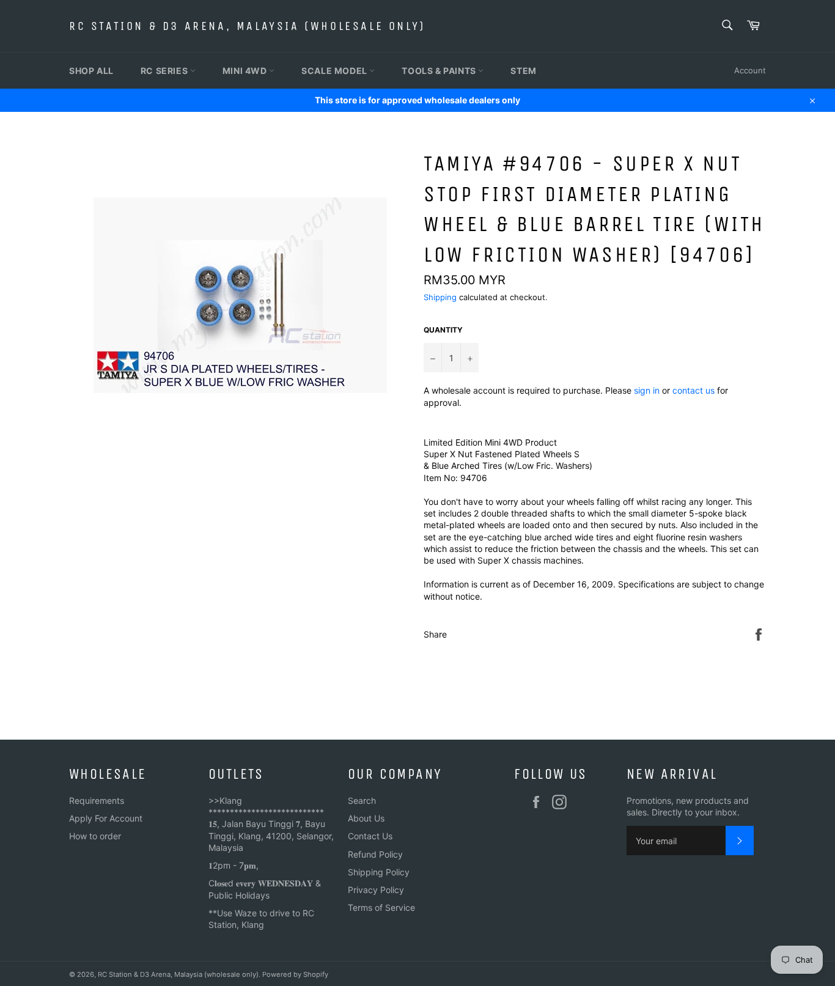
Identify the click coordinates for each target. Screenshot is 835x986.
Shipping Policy (379, 872)
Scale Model (335, 70)
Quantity (443, 329)
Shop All (91, 70)
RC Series (165, 70)
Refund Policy (375, 854)
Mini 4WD (246, 70)
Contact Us (370, 836)
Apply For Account (105, 818)
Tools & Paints (440, 70)
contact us (693, 390)
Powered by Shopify (295, 974)
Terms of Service (381, 907)
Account (750, 70)
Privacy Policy (376, 890)
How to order (95, 836)
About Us (366, 818)
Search (362, 800)
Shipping (440, 297)
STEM (523, 70)
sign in (647, 390)
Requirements (96, 800)
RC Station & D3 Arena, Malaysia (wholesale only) (247, 26)
